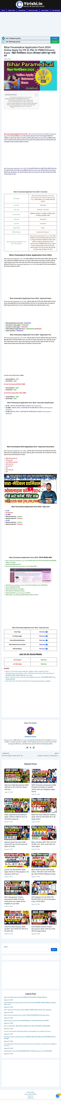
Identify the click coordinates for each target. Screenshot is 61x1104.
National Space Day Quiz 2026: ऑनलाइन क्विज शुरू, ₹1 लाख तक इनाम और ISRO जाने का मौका (15, 844)
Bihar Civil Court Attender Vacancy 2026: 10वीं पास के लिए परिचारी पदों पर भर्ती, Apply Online (44, 817)
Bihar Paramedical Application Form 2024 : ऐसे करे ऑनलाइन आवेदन (22, 104)
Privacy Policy (30, 1092)
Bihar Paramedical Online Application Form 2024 (17, 98)
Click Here (42, 632)
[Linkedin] (33, 747)
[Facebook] (27, 747)
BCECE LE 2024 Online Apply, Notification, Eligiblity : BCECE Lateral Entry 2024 (27, 671)
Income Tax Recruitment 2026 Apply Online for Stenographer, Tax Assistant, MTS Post (16, 872)
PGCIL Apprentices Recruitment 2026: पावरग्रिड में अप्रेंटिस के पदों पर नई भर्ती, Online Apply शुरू (15, 817)
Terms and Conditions (31, 1094)
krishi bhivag (21, 10)
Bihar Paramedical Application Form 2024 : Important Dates (21, 100)
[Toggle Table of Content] (35, 95)
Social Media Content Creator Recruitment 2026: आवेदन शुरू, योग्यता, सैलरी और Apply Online (43, 929)
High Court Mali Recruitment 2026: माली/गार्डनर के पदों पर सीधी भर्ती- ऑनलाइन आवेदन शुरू (16, 787)
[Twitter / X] (30, 747)
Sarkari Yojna (11, 10)
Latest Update (45, 10)
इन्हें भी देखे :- (13, 107)
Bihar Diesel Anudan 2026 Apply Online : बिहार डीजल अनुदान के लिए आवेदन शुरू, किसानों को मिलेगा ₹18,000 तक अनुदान (44, 872)
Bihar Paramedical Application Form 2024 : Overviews (21, 97)
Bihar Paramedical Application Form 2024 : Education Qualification (22, 103)
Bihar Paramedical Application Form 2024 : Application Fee (21, 101)
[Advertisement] (30, 25)
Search (6, 946)
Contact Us (30, 1098)
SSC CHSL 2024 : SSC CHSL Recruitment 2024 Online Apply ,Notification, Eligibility (28, 681)
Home (3, 10)
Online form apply (33, 10)
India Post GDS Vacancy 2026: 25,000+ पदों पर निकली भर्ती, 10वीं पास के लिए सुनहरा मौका (16, 929)
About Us (30, 1096)
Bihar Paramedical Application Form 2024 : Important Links (21, 106)
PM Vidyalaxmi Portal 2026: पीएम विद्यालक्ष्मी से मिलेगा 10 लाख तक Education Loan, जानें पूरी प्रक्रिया (44, 899)
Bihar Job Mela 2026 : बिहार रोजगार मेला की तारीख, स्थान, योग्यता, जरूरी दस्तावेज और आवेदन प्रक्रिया (44, 844)
